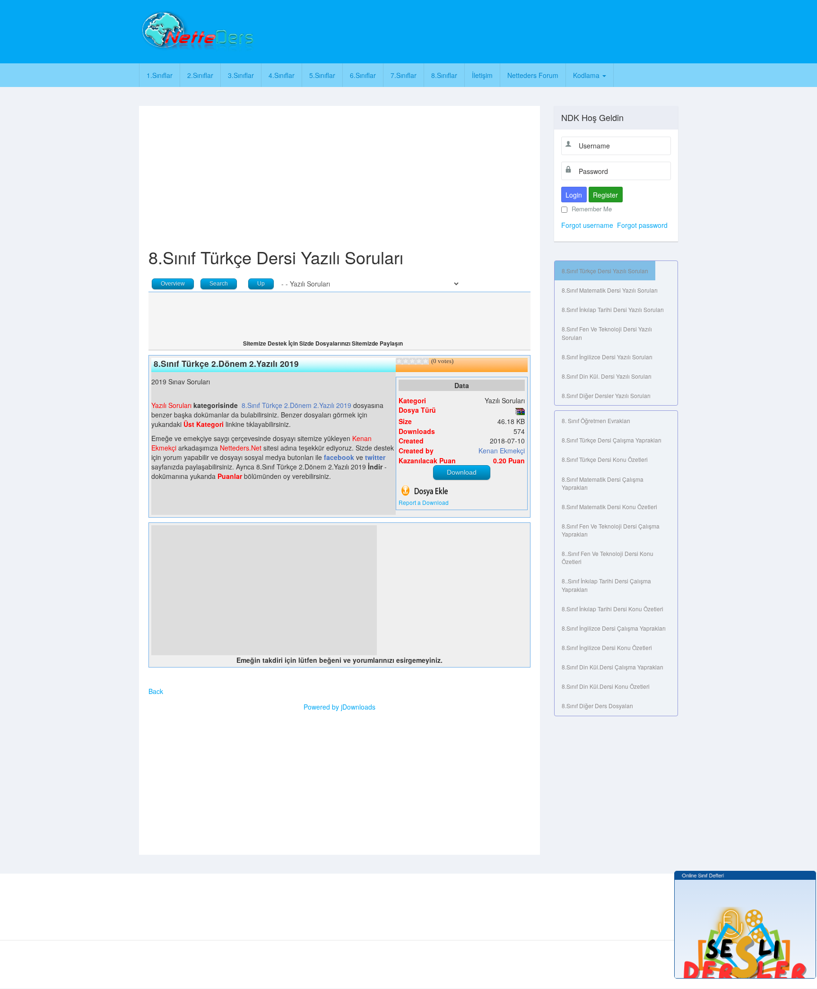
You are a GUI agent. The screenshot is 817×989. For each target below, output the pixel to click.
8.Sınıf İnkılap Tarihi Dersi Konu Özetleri (612, 609)
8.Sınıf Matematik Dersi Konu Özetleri (609, 507)
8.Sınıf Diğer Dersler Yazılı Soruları (606, 395)
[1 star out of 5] (399, 361)
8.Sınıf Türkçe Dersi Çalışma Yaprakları (611, 440)
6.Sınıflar (363, 75)
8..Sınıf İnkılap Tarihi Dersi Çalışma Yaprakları (606, 585)
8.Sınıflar (444, 75)
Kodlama (587, 75)
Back (155, 691)
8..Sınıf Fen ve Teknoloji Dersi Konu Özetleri (607, 557)
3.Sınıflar (241, 75)
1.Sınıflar (160, 75)
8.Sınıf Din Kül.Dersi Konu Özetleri (606, 686)
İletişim (482, 75)
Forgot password (642, 225)
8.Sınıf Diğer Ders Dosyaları (597, 706)
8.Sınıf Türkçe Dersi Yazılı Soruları (605, 271)
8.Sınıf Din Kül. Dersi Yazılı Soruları (607, 376)
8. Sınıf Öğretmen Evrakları (596, 420)
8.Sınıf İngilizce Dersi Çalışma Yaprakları (614, 628)
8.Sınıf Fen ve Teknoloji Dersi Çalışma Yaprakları (611, 530)
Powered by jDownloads (339, 706)
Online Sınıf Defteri (698, 875)
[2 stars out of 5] (402, 361)
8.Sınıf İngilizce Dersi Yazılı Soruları (607, 357)
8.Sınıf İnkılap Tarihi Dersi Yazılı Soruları (613, 309)
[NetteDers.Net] (196, 30)
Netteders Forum (532, 75)
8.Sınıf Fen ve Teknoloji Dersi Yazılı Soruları (607, 333)
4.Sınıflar (282, 75)
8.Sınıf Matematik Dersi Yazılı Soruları (610, 290)
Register (605, 195)
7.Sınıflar (404, 75)
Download (462, 472)
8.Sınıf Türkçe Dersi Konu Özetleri (605, 459)
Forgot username (587, 225)
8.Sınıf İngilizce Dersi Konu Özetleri (607, 647)
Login (573, 195)
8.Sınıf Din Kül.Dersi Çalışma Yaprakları (612, 667)
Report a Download (424, 502)
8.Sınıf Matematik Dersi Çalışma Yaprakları (602, 483)
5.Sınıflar (322, 75)
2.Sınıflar (200, 75)
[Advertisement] (450, 30)
